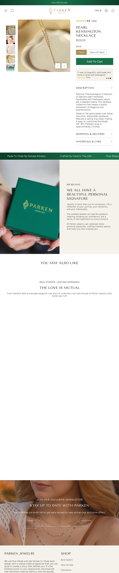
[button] (94, 61)
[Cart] (113, 10)
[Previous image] (57, 65)
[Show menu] (6, 10)
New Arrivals (67, 565)
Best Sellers (67, 560)
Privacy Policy (72, 526)
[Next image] (64, 65)
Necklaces (66, 570)
